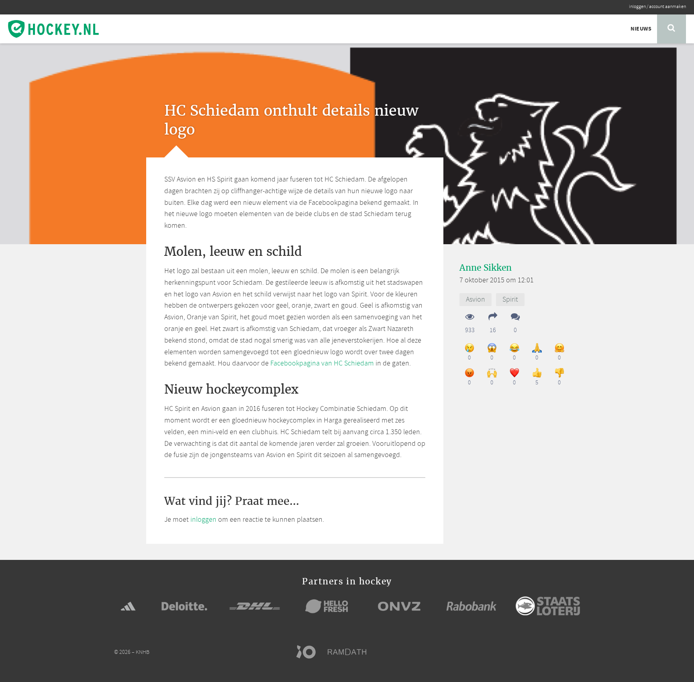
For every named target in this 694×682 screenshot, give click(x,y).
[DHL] (255, 606)
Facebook (529, 652)
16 (493, 330)
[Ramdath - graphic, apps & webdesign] (351, 652)
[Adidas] (128, 606)
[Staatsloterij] (548, 605)
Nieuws (641, 29)
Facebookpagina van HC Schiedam (322, 363)
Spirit (510, 299)
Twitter (544, 652)
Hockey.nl (53, 29)
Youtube (575, 652)
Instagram (560, 652)
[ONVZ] (399, 606)
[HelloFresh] (327, 606)
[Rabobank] (471, 606)
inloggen (637, 7)
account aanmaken (667, 7)
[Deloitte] (184, 606)
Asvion (475, 299)
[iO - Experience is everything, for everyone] (310, 652)
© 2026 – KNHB (131, 652)
